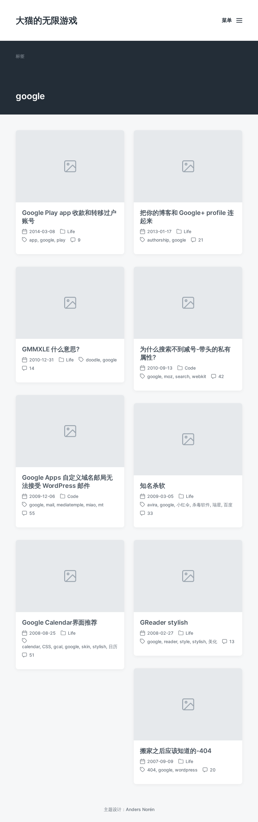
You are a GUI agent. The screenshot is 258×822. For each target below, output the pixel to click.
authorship (158, 240)
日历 (113, 646)
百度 (228, 504)
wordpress (186, 769)
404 (151, 769)
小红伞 (183, 504)
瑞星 (216, 504)
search (182, 376)
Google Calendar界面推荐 (59, 622)
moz (168, 376)
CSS (46, 646)
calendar (31, 646)
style (185, 641)
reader (170, 641)
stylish (99, 646)
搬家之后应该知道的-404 (175, 751)
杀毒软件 (201, 504)
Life (71, 231)
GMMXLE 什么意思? (51, 349)
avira (152, 504)
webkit (199, 376)
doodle (93, 359)
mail (50, 504)
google (47, 240)
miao (91, 504)
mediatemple (70, 504)
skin (85, 646)
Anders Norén (140, 809)
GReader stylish (164, 622)
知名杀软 (152, 485)
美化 (212, 641)
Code (190, 368)
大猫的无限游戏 (46, 20)
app (33, 240)
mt (101, 504)
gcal (57, 646)
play (61, 240)
